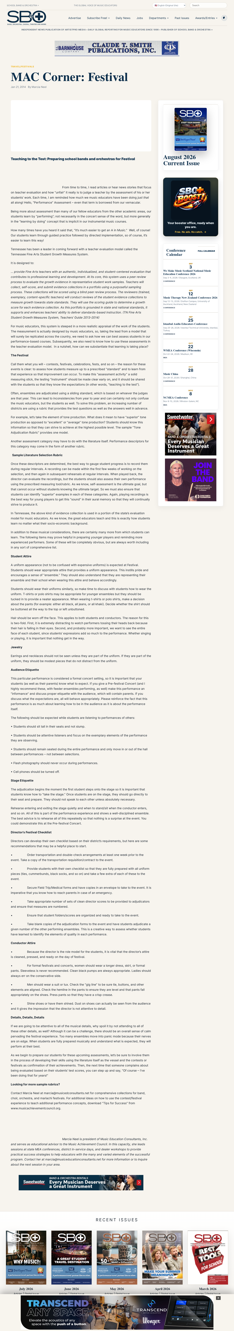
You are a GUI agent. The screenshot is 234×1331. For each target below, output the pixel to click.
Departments (157, 18)
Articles (18, 1293)
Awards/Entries (205, 18)
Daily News (123, 18)
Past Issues (182, 18)
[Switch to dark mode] (224, 18)
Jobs (140, 18)
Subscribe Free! (97, 18)
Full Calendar (206, 251)
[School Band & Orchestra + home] (26, 18)
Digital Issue (32, 1293)
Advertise (74, 18)
